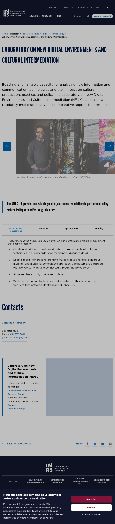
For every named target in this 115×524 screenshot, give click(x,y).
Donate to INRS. (101, 16)
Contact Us (68, 8)
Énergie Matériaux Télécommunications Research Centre (80, 481)
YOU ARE (53, 8)
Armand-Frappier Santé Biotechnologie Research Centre (35, 481)
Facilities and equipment (16, 229)
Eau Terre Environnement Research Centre (57, 481)
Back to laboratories (19, 443)
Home (5, 34)
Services (43, 228)
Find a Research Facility (53, 34)
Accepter (91, 499)
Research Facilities (30, 34)
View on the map (16, 409)
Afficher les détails (91, 515)
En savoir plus (47, 518)
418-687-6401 (17, 334)
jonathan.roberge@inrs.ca (16, 338)
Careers (95, 8)
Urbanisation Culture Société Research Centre (102, 481)
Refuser (91, 507)
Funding (99, 228)
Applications (71, 228)
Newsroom (83, 8)
